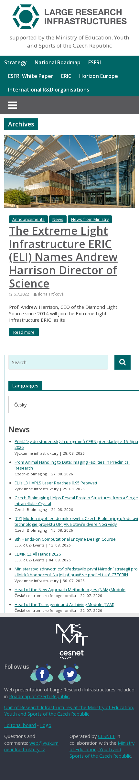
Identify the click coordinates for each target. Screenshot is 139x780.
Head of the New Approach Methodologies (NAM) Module (70, 589)
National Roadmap (57, 62)
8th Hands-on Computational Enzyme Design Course (65, 539)
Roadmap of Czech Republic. (39, 696)
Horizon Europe (98, 76)
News (57, 219)
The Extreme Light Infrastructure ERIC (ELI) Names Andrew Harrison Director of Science (63, 257)
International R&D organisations (48, 89)
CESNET (106, 736)
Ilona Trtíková (51, 294)
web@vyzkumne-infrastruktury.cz (31, 746)
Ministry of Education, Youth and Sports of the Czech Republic (102, 749)
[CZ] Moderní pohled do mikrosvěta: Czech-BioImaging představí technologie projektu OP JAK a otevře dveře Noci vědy (76, 521)
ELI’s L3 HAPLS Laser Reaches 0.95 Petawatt (56, 483)
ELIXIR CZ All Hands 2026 (38, 554)
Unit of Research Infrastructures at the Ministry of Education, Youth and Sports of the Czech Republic (69, 710)
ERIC (66, 76)
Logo (45, 725)
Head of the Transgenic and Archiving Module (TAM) (64, 604)
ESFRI (94, 62)
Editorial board (20, 725)
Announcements (28, 219)
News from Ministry (90, 219)
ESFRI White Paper (30, 76)
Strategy (15, 62)
